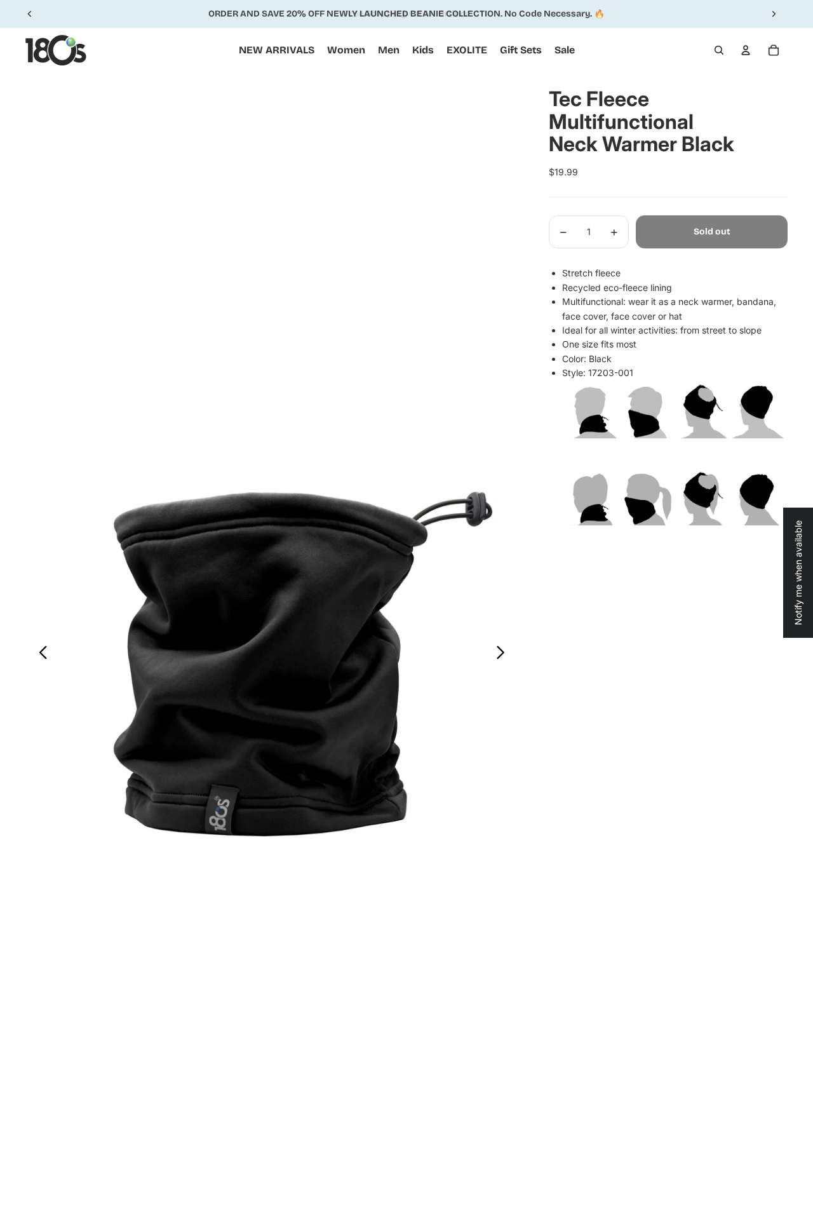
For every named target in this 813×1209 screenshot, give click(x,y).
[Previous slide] (30, 14)
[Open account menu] (746, 50)
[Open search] (719, 50)
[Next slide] (774, 14)
